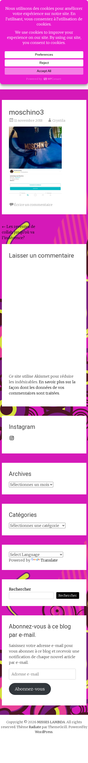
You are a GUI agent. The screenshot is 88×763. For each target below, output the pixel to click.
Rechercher (20, 589)
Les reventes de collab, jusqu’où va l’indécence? (18, 232)
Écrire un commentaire (33, 205)
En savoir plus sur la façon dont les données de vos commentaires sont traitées (42, 387)
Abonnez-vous (30, 689)
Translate (49, 560)
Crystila (58, 120)
